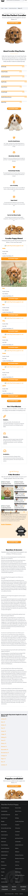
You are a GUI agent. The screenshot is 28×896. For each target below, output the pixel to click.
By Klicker (21, 893)
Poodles (3, 872)
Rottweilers (3, 878)
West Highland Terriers (19, 875)
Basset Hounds (4, 818)
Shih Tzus (17, 865)
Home (2, 8)
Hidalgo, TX (3, 734)
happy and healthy (19, 439)
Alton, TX (3, 722)
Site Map (16, 893)
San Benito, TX (4, 764)
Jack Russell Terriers (19, 838)
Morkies (2, 861)
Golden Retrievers (5, 851)
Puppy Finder (5, 886)
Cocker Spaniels (4, 834)
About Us (14, 886)
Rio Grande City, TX (5, 752)
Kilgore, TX (3, 758)
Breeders (14, 889)
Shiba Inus (17, 861)
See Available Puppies (13, 22)
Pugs (2, 875)
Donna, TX (3, 740)
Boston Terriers (18, 811)
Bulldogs (17, 818)
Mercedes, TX (4, 746)
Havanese (17, 834)
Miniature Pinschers (19, 855)
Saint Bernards (4, 882)
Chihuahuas (17, 828)
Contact (23, 889)
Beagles (2, 821)
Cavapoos (17, 824)
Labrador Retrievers (19, 845)
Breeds (6, 8)
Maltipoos (17, 851)
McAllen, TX (3, 725)
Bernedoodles (4, 824)
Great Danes (3, 858)
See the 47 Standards (6, 524)
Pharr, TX (3, 728)
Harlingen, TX (4, 755)
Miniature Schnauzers (19, 858)
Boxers (16, 814)
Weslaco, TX (3, 743)
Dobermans (3, 841)
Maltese (16, 848)
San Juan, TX (3, 731)
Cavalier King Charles (12, 8)
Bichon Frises (4, 831)
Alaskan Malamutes (5, 807)
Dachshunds (3, 838)
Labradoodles (18, 841)
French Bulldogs (4, 845)
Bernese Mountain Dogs (6, 828)
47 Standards (5, 889)
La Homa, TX (3, 719)
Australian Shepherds (5, 814)
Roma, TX (3, 761)
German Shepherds (5, 848)
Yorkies (16, 878)
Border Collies (18, 807)
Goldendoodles (4, 855)
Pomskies (3, 868)
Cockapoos (17, 831)
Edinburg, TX (3, 737)
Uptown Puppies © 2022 (9, 893)
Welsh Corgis (18, 872)
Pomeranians (4, 865)
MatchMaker (23, 886)
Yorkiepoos (17, 882)
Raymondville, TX (4, 749)
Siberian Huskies (18, 868)
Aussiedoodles (4, 811)
